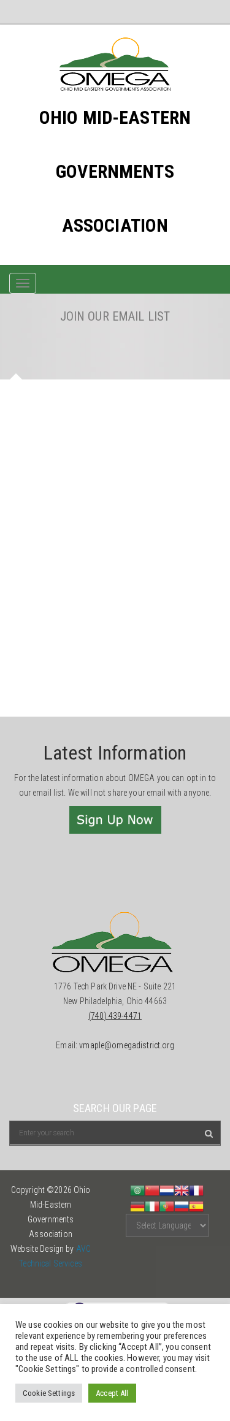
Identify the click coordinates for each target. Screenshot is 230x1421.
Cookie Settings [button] (49, 1393)
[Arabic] (137, 1190)
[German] (137, 1205)
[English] (181, 1190)
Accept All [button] (112, 1393)
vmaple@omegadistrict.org (126, 1045)
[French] (196, 1190)
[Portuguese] (166, 1205)
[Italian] (152, 1205)
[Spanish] (196, 1205)
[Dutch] (166, 1190)
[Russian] (181, 1205)
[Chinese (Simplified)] (152, 1190)
